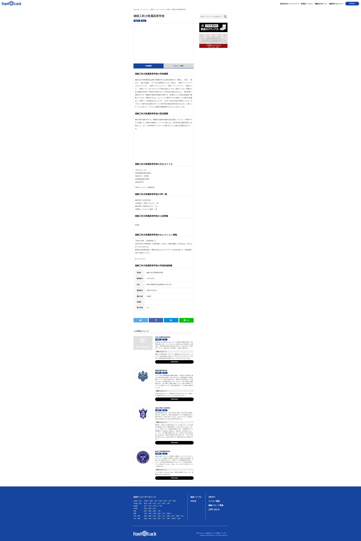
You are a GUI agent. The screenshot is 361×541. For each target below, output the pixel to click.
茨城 (145, 508)
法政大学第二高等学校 (162, 408)
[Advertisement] (163, 145)
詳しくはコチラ (140, 259)
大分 (163, 518)
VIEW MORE (174, 362)
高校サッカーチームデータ (289, 3)
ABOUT (211, 497)
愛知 (150, 511)
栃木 (154, 508)
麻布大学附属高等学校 (162, 451)
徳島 (168, 516)
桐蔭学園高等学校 (161, 370)
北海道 (146, 501)
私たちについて (336, 3)
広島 (159, 516)
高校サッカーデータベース (144, 497)
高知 (182, 516)
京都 (154, 513)
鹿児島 (174, 518)
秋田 (165, 501)
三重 (159, 511)
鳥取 (145, 516)
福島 (174, 501)
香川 (173, 516)
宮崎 (168, 518)
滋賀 (159, 513)
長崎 (154, 518)
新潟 (145, 503)
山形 (169, 501)
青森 (151, 501)
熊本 (159, 518)
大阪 (145, 513)
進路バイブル (321, 3)
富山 (154, 503)
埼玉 (150, 506)
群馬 (150, 508)
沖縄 (179, 518)
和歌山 (169, 513)
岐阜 (145, 511)
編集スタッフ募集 (215, 505)
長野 (150, 503)
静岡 (154, 511)
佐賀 (150, 518)
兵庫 (150, 513)
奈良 (163, 513)
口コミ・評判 (178, 66)
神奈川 (137, 21)
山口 (163, 516)
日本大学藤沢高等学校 (162, 337)
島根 (150, 516)
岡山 (154, 516)
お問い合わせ (214, 509)
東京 (145, 506)
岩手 (156, 501)
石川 (159, 503)
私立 (143, 21)
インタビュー (307, 3)
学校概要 (148, 66)
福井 (163, 503)
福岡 (145, 518)
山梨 (168, 503)
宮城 (160, 501)
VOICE (193, 501)
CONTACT (352, 3)
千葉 (160, 506)
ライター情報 (214, 501)
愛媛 (177, 516)
